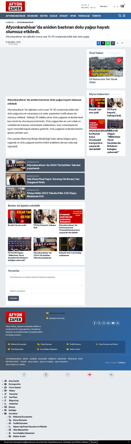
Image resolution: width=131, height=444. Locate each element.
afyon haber (33, 362)
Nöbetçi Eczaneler (18, 344)
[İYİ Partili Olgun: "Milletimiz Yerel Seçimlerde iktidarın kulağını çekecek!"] (19, 244)
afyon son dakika (46, 362)
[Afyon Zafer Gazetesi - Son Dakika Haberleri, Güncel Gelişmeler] (15, 6)
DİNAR (25, 359)
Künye (12, 407)
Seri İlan (13, 397)
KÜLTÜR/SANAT (12, 362)
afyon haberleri (61, 362)
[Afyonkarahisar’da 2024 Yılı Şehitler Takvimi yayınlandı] (45, 244)
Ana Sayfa (14, 381)
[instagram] (68, 375)
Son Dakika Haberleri (48, 349)
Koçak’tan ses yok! (17, 225)
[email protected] (57, 313)
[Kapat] (129, 442)
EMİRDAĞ (52, 359)
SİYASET (63, 16)
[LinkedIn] (108, 323)
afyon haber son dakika (15, 364)
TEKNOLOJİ (84, 16)
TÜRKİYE (96, 16)
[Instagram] (104, 323)
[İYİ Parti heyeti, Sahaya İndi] (45, 216)
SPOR (73, 16)
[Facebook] (94, 323)
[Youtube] (113, 323)
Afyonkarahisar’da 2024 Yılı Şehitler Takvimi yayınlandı (43, 255)
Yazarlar (13, 394)
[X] (99, 323)
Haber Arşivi (75, 349)
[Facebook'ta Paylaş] (98, 43)
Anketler (13, 404)
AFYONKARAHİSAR (15, 16)
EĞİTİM (43, 16)
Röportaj (13, 400)
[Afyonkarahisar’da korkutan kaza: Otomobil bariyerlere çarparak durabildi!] (71, 216)
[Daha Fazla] (113, 43)
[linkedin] (111, 375)
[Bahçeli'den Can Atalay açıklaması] (71, 244)
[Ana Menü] (123, 16)
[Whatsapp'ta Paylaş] (108, 43)
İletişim (12, 410)
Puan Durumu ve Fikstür (108, 344)
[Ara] (120, 16)
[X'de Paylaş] (103, 43)
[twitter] (46, 375)
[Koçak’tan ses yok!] (19, 216)
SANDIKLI (33, 359)
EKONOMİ (32, 16)
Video (12, 391)
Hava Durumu (46, 344)
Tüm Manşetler (17, 349)
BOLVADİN (42, 359)
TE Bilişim (121, 363)
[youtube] (89, 375)
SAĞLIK (53, 16)
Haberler (10, 22)
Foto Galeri (15, 387)
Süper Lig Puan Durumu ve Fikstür (30, 427)
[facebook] (24, 375)
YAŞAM (23, 362)
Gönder (13, 298)
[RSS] (118, 323)
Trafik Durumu (75, 344)
